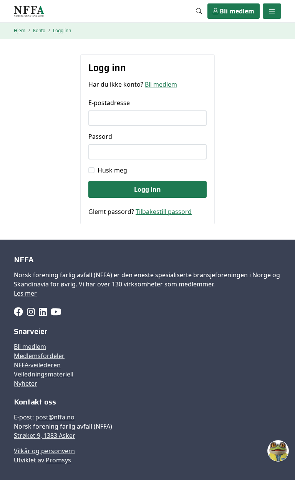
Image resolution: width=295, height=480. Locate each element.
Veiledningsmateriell (43, 374)
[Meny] (272, 11)
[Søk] (199, 11)
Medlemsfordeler (39, 356)
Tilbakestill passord (164, 211)
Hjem (19, 30)
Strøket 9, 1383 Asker (44, 435)
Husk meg (112, 170)
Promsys (58, 460)
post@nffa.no (55, 417)
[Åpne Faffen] (278, 451)
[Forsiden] (29, 11)
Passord (100, 136)
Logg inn (147, 189)
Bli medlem (236, 11)
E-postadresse (109, 103)
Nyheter (25, 383)
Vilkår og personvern (44, 451)
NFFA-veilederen (37, 365)
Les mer (25, 293)
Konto (39, 30)
